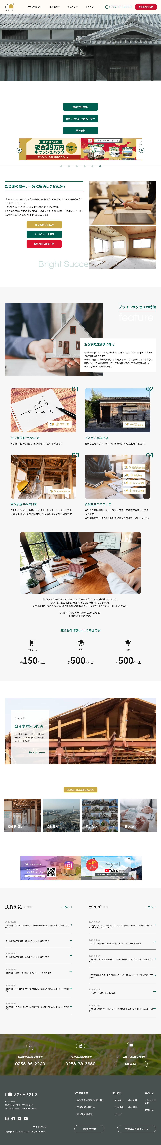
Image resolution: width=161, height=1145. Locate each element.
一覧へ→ (67, 907)
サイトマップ (40, 1127)
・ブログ (116, 1114)
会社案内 (54, 7)
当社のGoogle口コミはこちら (80, 789)
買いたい (72, 7)
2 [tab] (69, 166)
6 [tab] (100, 166)
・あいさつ (117, 1100)
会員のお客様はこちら (136, 1128)
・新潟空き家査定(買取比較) (88, 1100)
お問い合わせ (146, 7)
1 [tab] (61, 166)
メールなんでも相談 (44, 234)
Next (141, 150)
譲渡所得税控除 (80, 106)
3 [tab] (77, 166)
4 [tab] (85, 166)
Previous (19, 150)
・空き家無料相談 (83, 1114)
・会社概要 (131, 1107)
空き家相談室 (34, 7)
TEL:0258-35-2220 (44, 224)
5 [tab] (92, 166)
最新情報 (80, 130)
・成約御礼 (117, 1107)
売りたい (90, 7)
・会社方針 (131, 1100)
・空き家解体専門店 (84, 1107)
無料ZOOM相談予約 (44, 244)
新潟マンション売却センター (80, 118)
